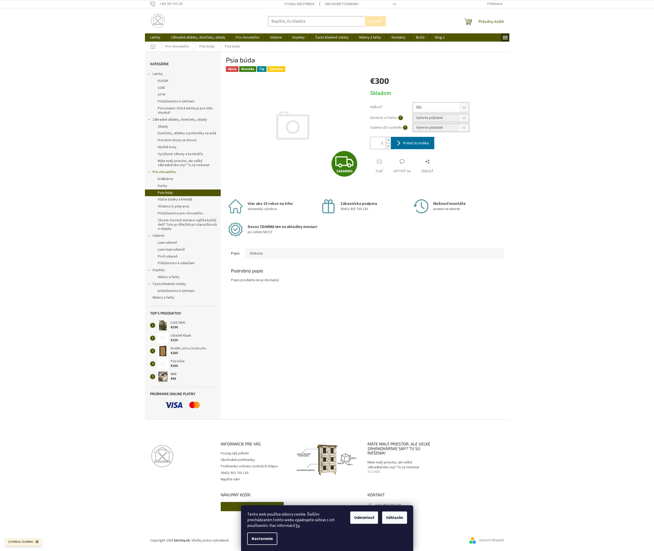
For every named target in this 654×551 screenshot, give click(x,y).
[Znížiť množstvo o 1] (388, 146)
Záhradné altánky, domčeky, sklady (180, 119)
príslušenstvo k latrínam (176, 290)
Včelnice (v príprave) (173, 206)
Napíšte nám (230, 479)
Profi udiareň (168, 256)
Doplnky (159, 270)
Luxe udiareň (167, 242)
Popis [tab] (235, 253)
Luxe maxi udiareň (171, 249)
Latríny (158, 74)
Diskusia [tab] (256, 253)
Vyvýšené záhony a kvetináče (180, 154)
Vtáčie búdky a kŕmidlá (175, 199)
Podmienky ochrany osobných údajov (249, 466)
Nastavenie (262, 539)
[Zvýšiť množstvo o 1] (388, 140)
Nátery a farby (169, 277)
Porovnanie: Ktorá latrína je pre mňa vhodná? (185, 110)
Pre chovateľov (164, 172)
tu (298, 525)
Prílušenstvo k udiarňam (176, 263)
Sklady (163, 126)
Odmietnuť (364, 517)
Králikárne (165, 179)
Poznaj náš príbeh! (299, 4)
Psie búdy (165, 192)
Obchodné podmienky (342, 4)
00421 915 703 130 (234, 473)
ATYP (162, 94)
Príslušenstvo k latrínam (176, 101)
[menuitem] (155, 37)
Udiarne (158, 235)
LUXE (161, 87)
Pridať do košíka (416, 143)
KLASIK (163, 80)
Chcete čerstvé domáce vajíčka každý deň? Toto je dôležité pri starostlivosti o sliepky (187, 225)
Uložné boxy (167, 147)
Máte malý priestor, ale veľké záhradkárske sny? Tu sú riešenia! (183, 163)
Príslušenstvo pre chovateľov (180, 213)
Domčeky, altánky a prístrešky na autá (187, 133)
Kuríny (162, 185)
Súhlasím (394, 517)
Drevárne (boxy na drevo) (177, 140)
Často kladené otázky (169, 284)
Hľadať (375, 21)
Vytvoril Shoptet (491, 540)
